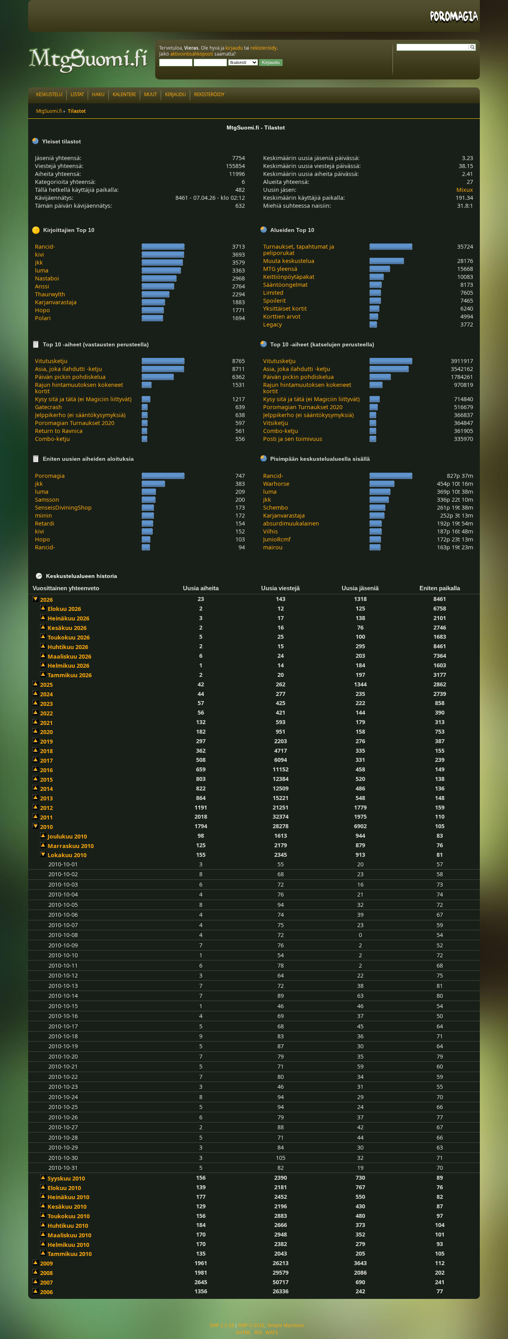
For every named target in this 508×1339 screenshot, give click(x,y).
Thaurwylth (50, 294)
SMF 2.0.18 (222, 1325)
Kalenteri (124, 94)
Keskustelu (49, 94)
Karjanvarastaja (56, 302)
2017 (46, 760)
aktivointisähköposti (191, 54)
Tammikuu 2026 (70, 675)
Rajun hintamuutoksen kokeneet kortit (79, 388)
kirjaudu (234, 48)
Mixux (464, 189)
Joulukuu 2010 (67, 836)
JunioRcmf (277, 539)
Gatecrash (48, 407)
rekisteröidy (263, 48)
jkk (39, 262)
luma (41, 270)
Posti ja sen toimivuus (292, 438)
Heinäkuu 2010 (68, 1197)
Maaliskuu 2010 (69, 1235)
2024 (46, 694)
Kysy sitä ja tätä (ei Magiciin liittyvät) (83, 399)
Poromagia (50, 475)
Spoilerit (274, 300)
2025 (46, 684)
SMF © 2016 (251, 1325)
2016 (46, 770)
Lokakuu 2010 (67, 855)
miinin (43, 515)
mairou (273, 547)
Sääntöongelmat (285, 284)
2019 (46, 741)
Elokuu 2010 (64, 1188)
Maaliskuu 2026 (69, 656)
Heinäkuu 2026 (68, 618)
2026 (46, 599)
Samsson (47, 499)
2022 (46, 713)
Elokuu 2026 (64, 609)
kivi (39, 254)
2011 (46, 817)
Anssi (42, 286)
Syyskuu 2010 (66, 1178)
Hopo (42, 310)
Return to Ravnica (59, 431)
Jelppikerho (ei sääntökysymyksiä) (80, 415)
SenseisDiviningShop (63, 507)
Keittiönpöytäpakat (288, 276)
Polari (43, 318)
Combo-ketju (52, 438)
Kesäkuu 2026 (67, 628)
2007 (46, 1282)
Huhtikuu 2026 (68, 647)
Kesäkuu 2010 (67, 1206)
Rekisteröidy (209, 94)
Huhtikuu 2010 (68, 1225)
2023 (46, 703)
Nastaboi (47, 278)
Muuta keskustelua (288, 261)
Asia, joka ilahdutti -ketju (68, 369)
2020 (46, 732)
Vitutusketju (51, 361)
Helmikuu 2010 (68, 1244)
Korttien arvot (281, 316)
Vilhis (270, 531)
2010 (46, 827)
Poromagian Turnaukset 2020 (74, 423)
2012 (46, 808)
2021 (46, 722)
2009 (46, 1263)
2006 (46, 1292)
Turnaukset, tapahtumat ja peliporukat (298, 250)
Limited (273, 292)
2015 (46, 779)
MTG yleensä (280, 268)
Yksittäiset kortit (285, 308)
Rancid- (45, 246)
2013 (46, 798)
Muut (150, 94)
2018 (46, 751)
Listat (77, 94)
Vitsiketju (275, 423)
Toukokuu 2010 (69, 1216)
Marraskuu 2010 (71, 846)
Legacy (272, 324)
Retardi (44, 523)
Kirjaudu (175, 94)
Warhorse (276, 483)
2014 (46, 788)
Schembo (275, 507)
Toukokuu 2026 (69, 637)
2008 (46, 1273)
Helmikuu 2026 (68, 665)
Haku (98, 94)
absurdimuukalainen (291, 523)
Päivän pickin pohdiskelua (70, 377)
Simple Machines (285, 1325)
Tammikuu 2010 (70, 1254)
